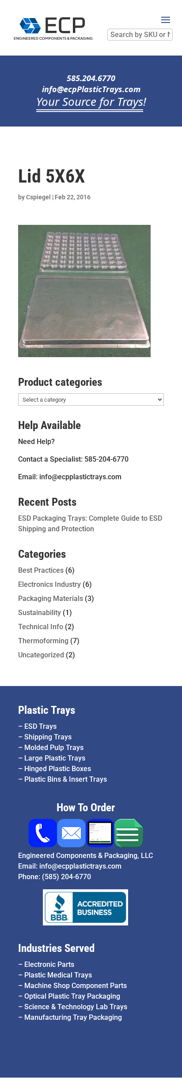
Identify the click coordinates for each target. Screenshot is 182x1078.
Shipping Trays (48, 737)
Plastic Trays (46, 710)
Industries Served (56, 948)
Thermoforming (43, 641)
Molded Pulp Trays (53, 747)
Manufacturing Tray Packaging (73, 1017)
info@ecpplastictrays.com (80, 866)
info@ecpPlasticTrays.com (91, 89)
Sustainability (39, 612)
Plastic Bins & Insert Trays (65, 779)
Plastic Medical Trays (58, 975)
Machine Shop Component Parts (75, 985)
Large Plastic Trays (54, 758)
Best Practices (41, 570)
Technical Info (40, 627)
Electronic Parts (49, 964)
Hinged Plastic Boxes (57, 769)
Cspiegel (38, 197)
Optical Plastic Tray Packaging (72, 996)
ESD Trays (40, 726)
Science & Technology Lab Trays (75, 1007)
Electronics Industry (49, 584)
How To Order (86, 807)
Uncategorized (41, 655)
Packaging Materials (50, 598)
